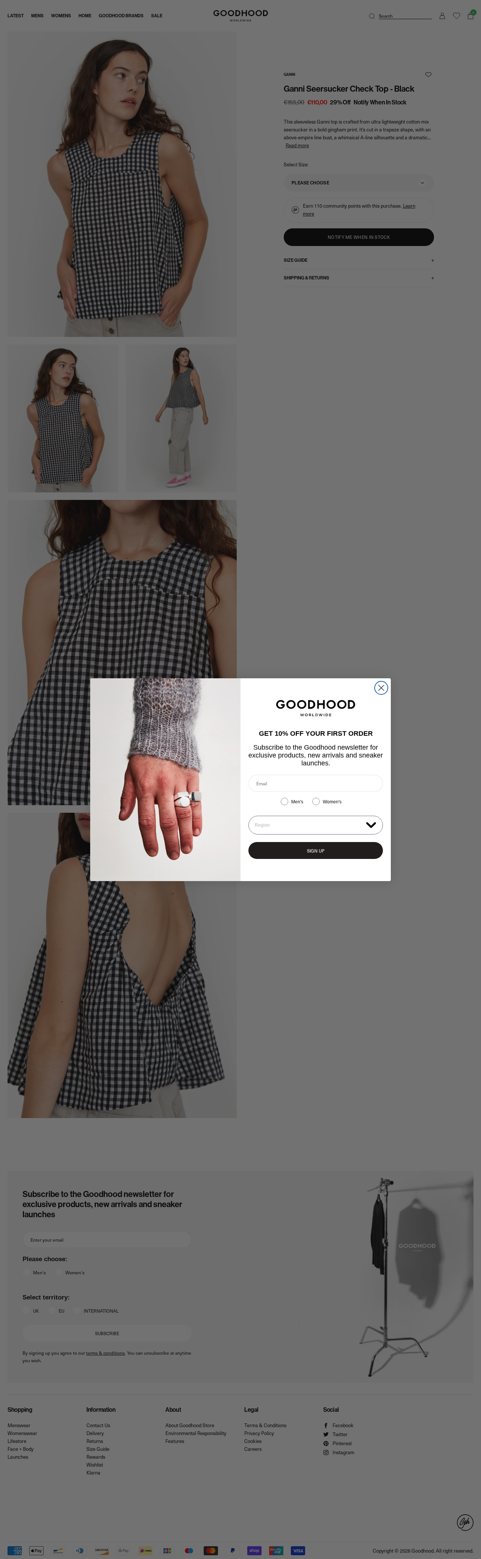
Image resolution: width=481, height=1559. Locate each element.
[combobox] (309, 825)
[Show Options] (371, 824)
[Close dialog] (381, 687)
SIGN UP (315, 851)
